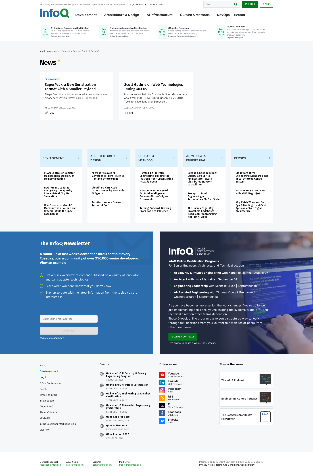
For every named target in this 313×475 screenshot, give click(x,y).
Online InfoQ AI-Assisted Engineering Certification (128, 407)
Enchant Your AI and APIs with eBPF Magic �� (250, 192)
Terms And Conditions (227, 464)
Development (86, 15)
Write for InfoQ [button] (157, 4)
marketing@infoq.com (130, 464)
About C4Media (48, 412)
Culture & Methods (195, 15)
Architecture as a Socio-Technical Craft (106, 204)
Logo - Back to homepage (55, 13)
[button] (69, 331)
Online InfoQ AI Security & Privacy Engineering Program (126, 375)
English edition (137, 4)
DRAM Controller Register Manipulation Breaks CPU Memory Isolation (59, 175)
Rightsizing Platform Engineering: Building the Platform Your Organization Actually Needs (156, 177)
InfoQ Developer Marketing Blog (58, 423)
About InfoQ (46, 406)
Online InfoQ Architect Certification (127, 385)
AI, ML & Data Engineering (196, 158)
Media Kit (45, 418)
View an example (53, 263)
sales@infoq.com (75, 464)
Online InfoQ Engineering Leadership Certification (128, 395)
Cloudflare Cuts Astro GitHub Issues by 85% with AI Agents (108, 190)
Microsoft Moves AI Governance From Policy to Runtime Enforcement (108, 175)
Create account (49, 371)
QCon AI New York (116, 425)
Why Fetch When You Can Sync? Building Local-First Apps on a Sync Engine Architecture (251, 207)
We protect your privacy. (52, 338)
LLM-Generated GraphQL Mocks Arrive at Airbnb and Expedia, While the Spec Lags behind (60, 210)
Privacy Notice (207, 464)
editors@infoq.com (102, 464)
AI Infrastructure (160, 15)
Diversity (44, 429)
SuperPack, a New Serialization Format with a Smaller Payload (70, 86)
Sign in (267, 4)
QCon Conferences (50, 383)
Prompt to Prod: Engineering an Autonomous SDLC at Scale (204, 196)
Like (52, 113)
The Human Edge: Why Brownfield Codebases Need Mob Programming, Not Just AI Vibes (202, 212)
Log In (43, 377)
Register (250, 4)
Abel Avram (51, 108)
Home (43, 365)
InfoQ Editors (47, 400)
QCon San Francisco (118, 416)
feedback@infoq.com (50, 464)
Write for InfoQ (48, 394)
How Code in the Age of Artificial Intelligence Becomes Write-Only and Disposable (154, 195)
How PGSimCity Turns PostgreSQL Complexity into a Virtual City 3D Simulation (58, 192)
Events (239, 15)
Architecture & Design (121, 15)
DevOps (223, 15)
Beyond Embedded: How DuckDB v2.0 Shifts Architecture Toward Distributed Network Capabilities (202, 178)
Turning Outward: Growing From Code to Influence (155, 210)
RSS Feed (59, 62)
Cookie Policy (247, 464)
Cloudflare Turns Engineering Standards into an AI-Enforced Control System (252, 177)
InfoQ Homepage (48, 51)
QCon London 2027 (117, 434)
